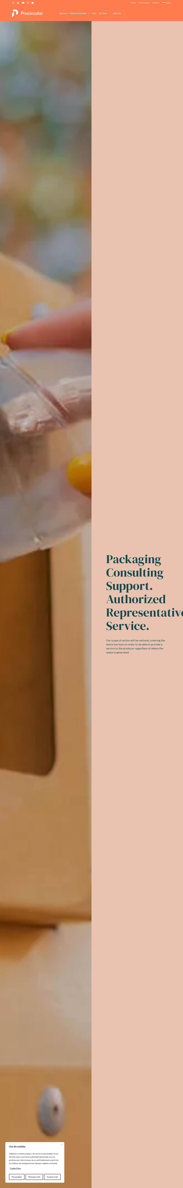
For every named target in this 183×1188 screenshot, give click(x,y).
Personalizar (17, 1177)
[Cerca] (61, 1144)
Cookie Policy (15, 1168)
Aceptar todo (52, 1177)
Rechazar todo (34, 1177)
